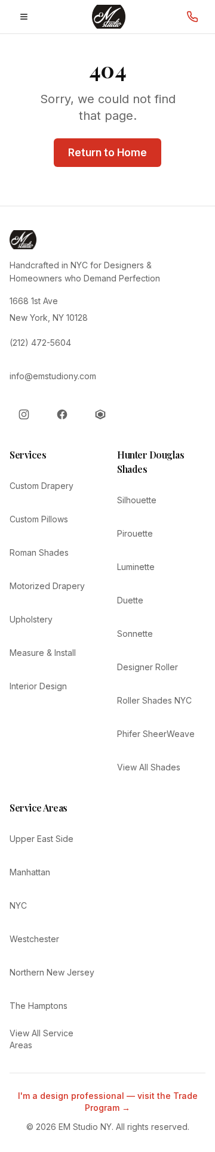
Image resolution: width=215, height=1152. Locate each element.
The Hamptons (38, 1006)
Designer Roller (147, 667)
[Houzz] (100, 414)
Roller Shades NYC (154, 700)
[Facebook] (62, 414)
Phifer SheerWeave (156, 734)
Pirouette (135, 533)
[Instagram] (24, 414)
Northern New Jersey (52, 972)
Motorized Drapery (47, 586)
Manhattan (30, 872)
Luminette (136, 567)
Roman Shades (39, 552)
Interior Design (38, 686)
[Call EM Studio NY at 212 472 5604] (192, 16)
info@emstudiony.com (53, 376)
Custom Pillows (39, 519)
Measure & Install (43, 653)
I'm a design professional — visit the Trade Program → (108, 1102)
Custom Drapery (41, 486)
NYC (18, 905)
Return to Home (107, 153)
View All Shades (148, 767)
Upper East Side (41, 839)
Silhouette (136, 500)
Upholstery (31, 619)
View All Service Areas (41, 1039)
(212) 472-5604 (40, 342)
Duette (130, 600)
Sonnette (135, 633)
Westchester (34, 939)
